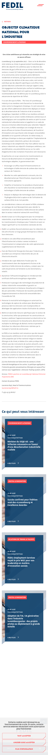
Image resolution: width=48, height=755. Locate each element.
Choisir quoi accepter (24, 742)
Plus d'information (24, 749)
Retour (7, 21)
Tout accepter (24, 736)
